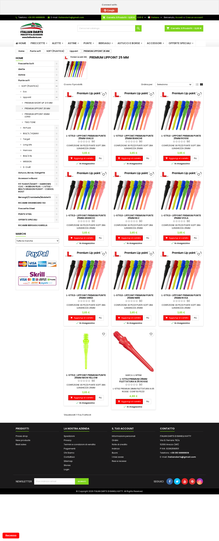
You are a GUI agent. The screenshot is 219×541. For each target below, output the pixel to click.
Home (19, 58)
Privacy (67, 440)
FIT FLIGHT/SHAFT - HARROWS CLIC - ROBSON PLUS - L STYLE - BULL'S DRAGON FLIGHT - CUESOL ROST (36, 187)
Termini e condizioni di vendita (79, 444)
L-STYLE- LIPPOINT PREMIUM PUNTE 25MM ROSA (181, 296)
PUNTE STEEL (25, 214)
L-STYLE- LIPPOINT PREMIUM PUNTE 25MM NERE (133, 296)
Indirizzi (116, 448)
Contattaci (69, 456)
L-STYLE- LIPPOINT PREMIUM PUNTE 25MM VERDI (86, 296)
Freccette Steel (26, 208)
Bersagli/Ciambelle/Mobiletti (34, 197)
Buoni (115, 452)
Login (66, 469)
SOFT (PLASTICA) (29, 86)
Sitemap (68, 461)
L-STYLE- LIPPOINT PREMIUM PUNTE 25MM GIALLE (86, 137)
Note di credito (119, 444)
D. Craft (27, 167)
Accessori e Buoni (27, 178)
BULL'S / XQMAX (31, 133)
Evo (25, 91)
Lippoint (27, 97)
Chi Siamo (69, 452)
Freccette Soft (26, 63)
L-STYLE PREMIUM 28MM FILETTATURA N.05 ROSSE (133, 380)
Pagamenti (69, 448)
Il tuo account (123, 428)
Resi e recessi (119, 461)
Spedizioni (69, 436)
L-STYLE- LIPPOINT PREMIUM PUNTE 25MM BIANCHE (133, 137)
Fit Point (27, 127)
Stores (67, 465)
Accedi (179, 17)
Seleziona (174, 85)
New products (23, 440)
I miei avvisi (118, 456)
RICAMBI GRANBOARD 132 (32, 202)
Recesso (11, 535)
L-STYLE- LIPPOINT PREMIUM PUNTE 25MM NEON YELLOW (86, 376)
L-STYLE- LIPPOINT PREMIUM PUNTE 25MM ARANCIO (86, 217)
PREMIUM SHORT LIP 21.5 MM (38, 102)
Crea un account (194, 17)
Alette (21, 69)
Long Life (27, 144)
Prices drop (22, 436)
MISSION (27, 161)
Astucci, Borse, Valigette (31, 172)
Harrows (27, 150)
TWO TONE (30, 122)
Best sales (21, 444)
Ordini (115, 440)
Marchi (21, 234)
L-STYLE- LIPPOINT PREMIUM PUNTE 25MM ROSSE (181, 137)
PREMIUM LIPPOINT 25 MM (37, 108)
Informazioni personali (123, 436)
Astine (21, 74)
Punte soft (24, 80)
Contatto (167, 428)
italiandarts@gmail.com (71, 17)
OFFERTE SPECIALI (27, 219)
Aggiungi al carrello (81, 158)
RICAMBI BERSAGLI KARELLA (32, 225)
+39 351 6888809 (36, 17)
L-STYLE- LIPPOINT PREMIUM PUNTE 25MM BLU (133, 217)
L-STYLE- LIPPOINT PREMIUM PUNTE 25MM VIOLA (181, 217)
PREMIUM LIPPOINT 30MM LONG (37, 115)
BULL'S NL (27, 155)
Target (26, 139)
